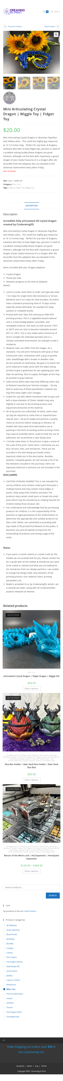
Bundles (6, 757)
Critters (19, 757)
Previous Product (15, 26)
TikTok (44, 1066)
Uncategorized (11, 755)
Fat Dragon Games (40, 757)
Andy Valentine (33, 755)
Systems (32, 760)
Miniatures (41, 758)
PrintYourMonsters (15, 760)
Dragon (11, 187)
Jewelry (21, 758)
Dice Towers (27, 757)
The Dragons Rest (48, 760)
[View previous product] (5, 26)
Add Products (30, 911)
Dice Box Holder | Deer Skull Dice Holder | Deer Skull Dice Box (31, 766)
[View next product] (58, 26)
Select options (32, 688)
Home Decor (13, 758)
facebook (20, 1066)
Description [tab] (31, 205)
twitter (29, 1066)
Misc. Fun (16, 184)
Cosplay (13, 757)
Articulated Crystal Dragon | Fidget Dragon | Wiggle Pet (31, 676)
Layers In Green (30, 758)
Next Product (50, 26)
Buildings (53, 755)
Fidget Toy (19, 187)
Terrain (38, 760)
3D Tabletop (22, 755)
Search (53, 895)
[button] (56, 34)
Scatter (25, 760)
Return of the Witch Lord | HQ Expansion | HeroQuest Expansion (31, 857)
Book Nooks (44, 755)
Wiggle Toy (29, 187)
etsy (36, 1066)
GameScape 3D (53, 757)
